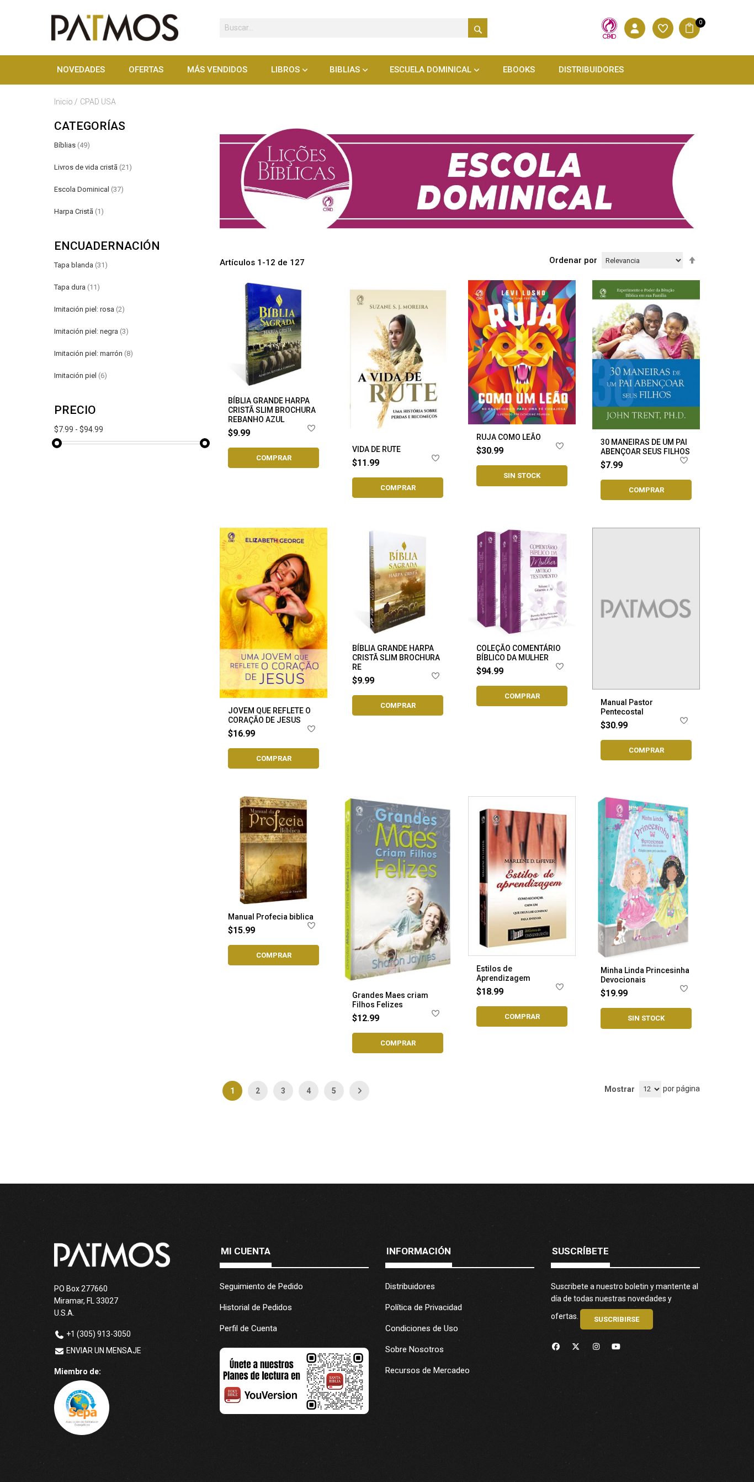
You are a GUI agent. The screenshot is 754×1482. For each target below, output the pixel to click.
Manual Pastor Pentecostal (627, 707)
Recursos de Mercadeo (427, 1370)
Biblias (345, 70)
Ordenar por (573, 260)
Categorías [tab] (89, 126)
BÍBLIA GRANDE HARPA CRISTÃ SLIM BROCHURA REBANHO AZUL (272, 410)
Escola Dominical (89, 189)
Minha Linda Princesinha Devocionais (645, 975)
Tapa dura (77, 287)
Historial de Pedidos (256, 1307)
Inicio (64, 101)
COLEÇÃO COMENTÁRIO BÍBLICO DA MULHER (518, 653)
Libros (285, 70)
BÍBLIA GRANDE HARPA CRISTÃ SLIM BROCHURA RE (396, 657)
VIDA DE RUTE (376, 449)
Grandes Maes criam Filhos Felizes (390, 1000)
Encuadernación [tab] (107, 246)
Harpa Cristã (79, 211)
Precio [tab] (75, 410)
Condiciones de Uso (421, 1328)
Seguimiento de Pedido (261, 1286)
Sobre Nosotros (414, 1349)
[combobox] (353, 28)
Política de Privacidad (423, 1307)
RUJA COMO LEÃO (508, 437)
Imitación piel (80, 375)
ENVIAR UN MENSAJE (103, 1350)
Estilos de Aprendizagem (503, 973)
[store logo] (114, 27)
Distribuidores (410, 1286)
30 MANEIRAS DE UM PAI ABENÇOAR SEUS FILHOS (645, 447)
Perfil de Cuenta (248, 1328)
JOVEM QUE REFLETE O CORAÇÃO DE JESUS (269, 715)
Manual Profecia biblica (271, 916)
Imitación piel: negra (91, 331)
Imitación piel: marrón (93, 353)
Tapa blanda (81, 265)
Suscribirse (616, 1319)
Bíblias (72, 145)
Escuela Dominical (430, 70)
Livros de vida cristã (93, 167)
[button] (312, 430)
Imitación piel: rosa (89, 309)
